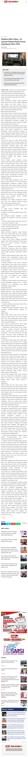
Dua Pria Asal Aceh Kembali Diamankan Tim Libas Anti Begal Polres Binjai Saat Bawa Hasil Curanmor (16, 714)
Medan (5, 36)
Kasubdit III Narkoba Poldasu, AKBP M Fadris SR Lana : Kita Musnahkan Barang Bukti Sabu (10, 686)
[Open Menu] (2, 1)
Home (2, 36)
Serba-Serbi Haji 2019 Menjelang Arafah (9, 669)
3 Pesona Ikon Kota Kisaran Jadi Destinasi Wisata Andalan (9, 661)
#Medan (3, 517)
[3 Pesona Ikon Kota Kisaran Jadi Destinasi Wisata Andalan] (24, 663)
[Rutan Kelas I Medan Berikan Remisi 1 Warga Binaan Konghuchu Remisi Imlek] (24, 703)
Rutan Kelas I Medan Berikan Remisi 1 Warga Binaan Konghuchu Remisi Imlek (10, 702)
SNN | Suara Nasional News (17, 754)
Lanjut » (24, 742)
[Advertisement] (14, 21)
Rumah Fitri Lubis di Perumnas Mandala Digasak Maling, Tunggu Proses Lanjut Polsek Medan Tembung (9, 695)
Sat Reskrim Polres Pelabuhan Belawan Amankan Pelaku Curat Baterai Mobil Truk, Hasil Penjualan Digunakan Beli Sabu (14, 74)
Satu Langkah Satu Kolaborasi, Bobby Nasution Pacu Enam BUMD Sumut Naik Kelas (16, 738)
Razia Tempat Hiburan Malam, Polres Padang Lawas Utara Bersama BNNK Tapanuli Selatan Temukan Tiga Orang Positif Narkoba (16, 732)
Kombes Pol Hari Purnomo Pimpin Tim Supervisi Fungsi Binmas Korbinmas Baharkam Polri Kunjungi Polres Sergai (10, 679)
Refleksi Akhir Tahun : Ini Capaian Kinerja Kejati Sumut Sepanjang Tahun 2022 (13, 41)
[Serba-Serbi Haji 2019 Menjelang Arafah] (24, 671)
